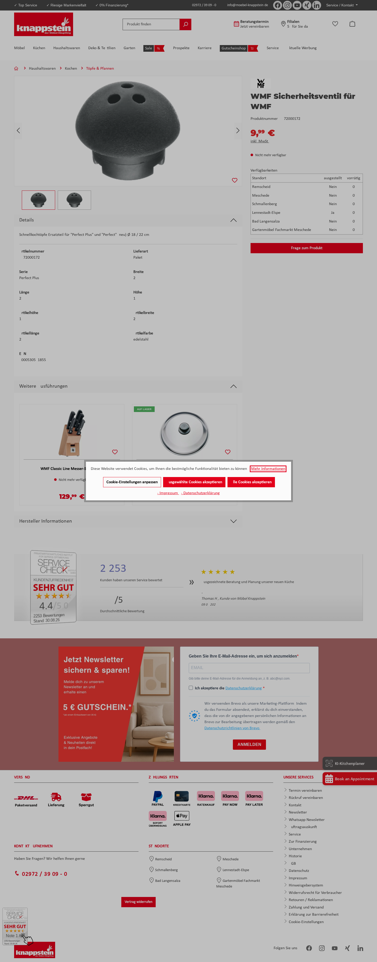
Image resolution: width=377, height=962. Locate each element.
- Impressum (168, 493)
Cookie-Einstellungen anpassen (132, 482)
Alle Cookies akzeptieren (251, 482)
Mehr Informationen (268, 469)
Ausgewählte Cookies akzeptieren (194, 482)
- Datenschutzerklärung (200, 493)
